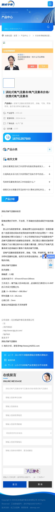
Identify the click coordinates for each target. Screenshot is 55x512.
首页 (15, 36)
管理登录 (24, 508)
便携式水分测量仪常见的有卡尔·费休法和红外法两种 (25, 190)
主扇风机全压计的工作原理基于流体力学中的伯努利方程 (27, 174)
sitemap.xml (35, 508)
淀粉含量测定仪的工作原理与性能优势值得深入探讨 (25, 166)
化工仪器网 (15, 508)
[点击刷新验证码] (32, 471)
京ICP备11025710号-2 (32, 504)
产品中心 (24, 36)
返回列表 (11, 360)
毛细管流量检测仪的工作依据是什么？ (19, 182)
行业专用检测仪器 (42, 36)
